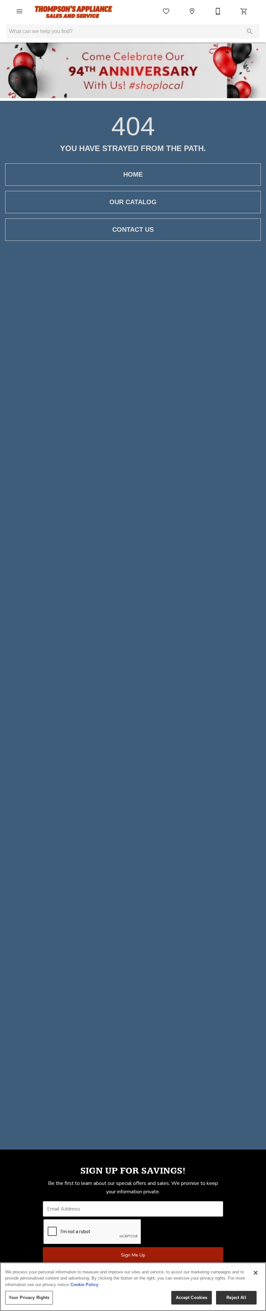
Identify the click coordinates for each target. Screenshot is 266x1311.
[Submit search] (250, 31)
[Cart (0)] (244, 11)
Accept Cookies (192, 1297)
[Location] (192, 11)
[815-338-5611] (218, 11)
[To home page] (73, 11)
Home (133, 174)
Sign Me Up (133, 1255)
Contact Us (133, 229)
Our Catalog (133, 201)
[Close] (255, 1273)
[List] (166, 11)
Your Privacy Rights (29, 1297)
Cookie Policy (84, 1284)
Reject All (236, 1297)
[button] (19, 11)
